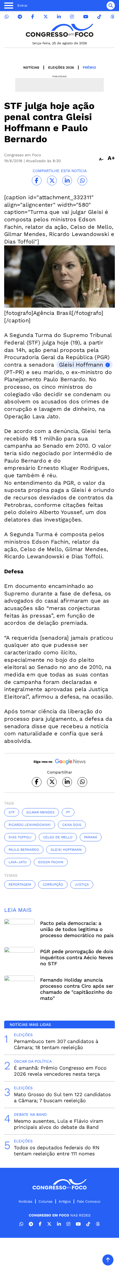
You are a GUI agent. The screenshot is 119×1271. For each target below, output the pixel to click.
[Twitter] (45, 16)
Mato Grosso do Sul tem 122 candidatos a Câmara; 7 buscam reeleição (62, 1097)
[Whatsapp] (7, 16)
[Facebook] (32, 16)
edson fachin (50, 862)
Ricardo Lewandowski (30, 825)
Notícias (31, 67)
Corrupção (53, 884)
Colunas (45, 1201)
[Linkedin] (59, 16)
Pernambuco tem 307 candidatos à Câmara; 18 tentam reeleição (56, 1044)
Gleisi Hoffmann (81, 364)
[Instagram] (72, 16)
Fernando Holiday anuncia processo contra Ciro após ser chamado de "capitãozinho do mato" (76, 989)
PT (68, 812)
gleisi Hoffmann (66, 850)
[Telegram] (20, 16)
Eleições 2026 (61, 67)
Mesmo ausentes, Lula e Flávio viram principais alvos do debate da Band (58, 1124)
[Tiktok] (99, 16)
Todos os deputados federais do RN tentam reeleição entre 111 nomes (56, 1150)
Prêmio (89, 67)
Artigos (65, 1201)
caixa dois (71, 825)
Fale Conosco (88, 1201)
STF (12, 812)
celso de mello (58, 837)
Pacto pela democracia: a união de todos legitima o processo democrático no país (77, 929)
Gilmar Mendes (40, 812)
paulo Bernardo (24, 850)
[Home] (59, 30)
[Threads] (112, 16)
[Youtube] (85, 16)
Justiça (82, 884)
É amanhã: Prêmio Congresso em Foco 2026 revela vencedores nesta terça (60, 1071)
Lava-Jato (18, 862)
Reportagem (20, 884)
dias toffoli (20, 837)
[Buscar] (111, 5)
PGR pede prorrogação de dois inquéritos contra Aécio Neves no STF (76, 957)
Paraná (90, 837)
